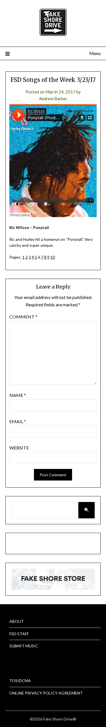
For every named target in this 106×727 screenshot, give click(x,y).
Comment (23, 316)
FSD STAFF (19, 633)
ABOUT (16, 621)
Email (17, 421)
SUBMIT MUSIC (23, 645)
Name (17, 395)
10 (52, 257)
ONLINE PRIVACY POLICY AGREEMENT (46, 693)
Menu (95, 53)
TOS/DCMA (20, 680)
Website (19, 447)
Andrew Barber (53, 98)
